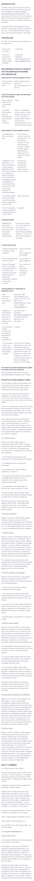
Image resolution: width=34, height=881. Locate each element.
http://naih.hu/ (11, 836)
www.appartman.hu (7, 14)
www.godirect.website (21, 315)
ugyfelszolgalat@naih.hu (14, 831)
